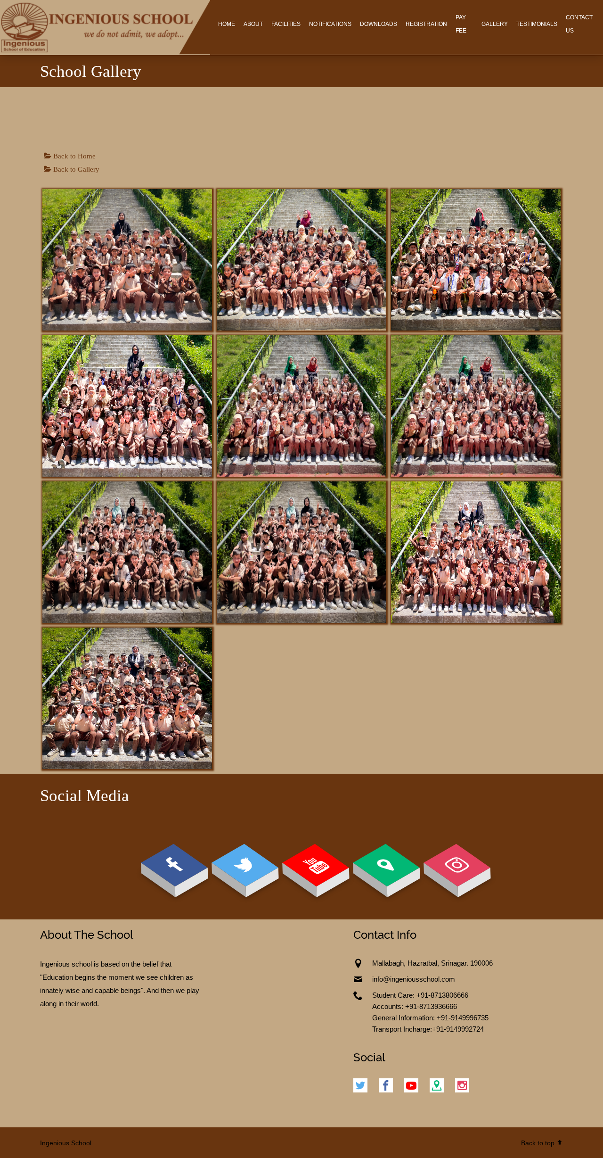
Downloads (378, 24)
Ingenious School (65, 1143)
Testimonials (536, 24)
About (253, 24)
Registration (426, 24)
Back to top (538, 1143)
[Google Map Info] (436, 1086)
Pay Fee (461, 24)
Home (226, 24)
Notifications (330, 24)
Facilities (286, 24)
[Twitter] (362, 1086)
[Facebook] (386, 1086)
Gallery (494, 24)
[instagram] (462, 1086)
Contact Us (579, 24)
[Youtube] (411, 1086)
